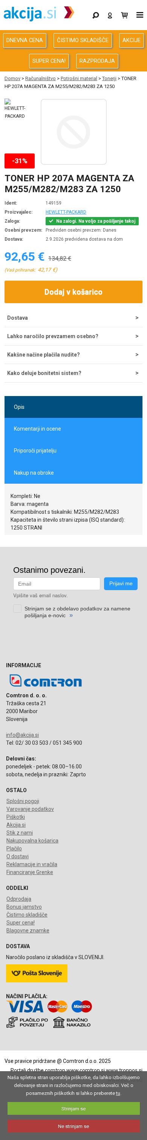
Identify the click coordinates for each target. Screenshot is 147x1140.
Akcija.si (16, 825)
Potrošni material (79, 78)
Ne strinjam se (73, 1126)
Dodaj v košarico (73, 291)
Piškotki (15, 817)
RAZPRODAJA (97, 61)
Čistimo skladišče (26, 915)
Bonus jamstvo (24, 907)
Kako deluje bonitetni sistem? (44, 373)
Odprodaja (18, 899)
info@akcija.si (22, 735)
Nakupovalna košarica (32, 841)
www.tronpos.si (124, 1070)
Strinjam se (73, 1108)
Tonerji (109, 78)
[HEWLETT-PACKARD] (15, 109)
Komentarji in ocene (37, 429)
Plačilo (14, 849)
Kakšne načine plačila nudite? (43, 355)
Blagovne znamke (27, 930)
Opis (19, 407)
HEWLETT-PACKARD (66, 212)
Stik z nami (19, 833)
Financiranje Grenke (29, 872)
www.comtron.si (85, 1070)
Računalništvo (40, 78)
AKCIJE (131, 40)
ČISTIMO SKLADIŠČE (83, 40)
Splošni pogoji (22, 801)
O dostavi (17, 856)
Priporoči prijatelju (35, 451)
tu (118, 1093)
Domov (12, 78)
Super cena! (20, 923)
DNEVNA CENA (24, 40)
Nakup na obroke (34, 473)
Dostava (17, 318)
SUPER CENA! (49, 61)
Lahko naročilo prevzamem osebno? (52, 336)
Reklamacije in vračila (31, 864)
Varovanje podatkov (30, 809)
